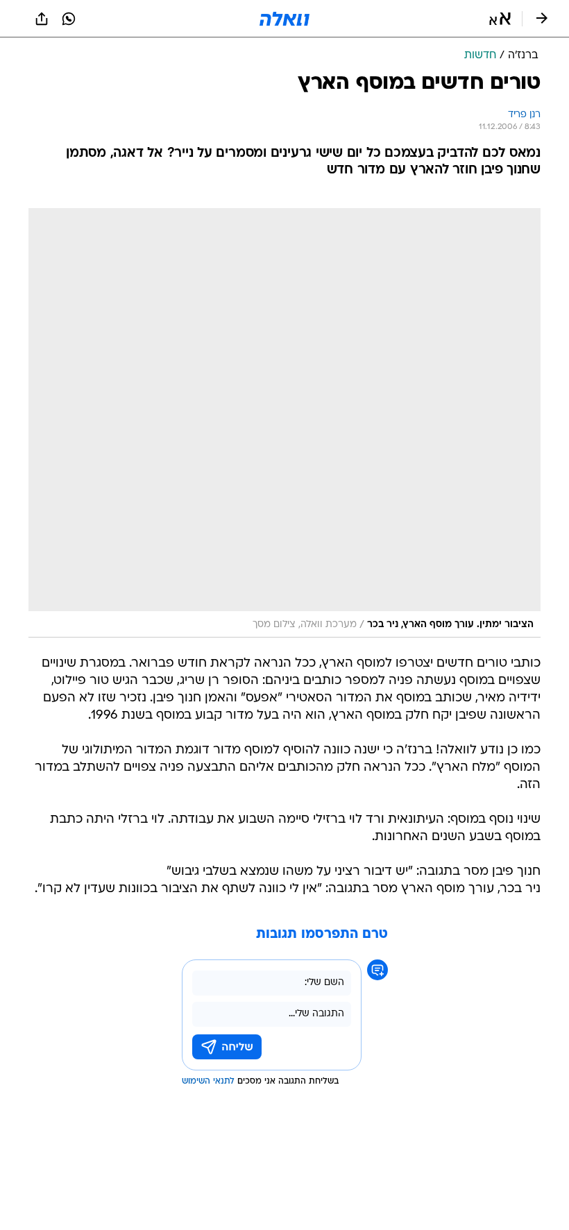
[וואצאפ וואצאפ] (69, 19)
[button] (500, 18)
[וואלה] (284, 19)
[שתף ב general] (41, 18)
